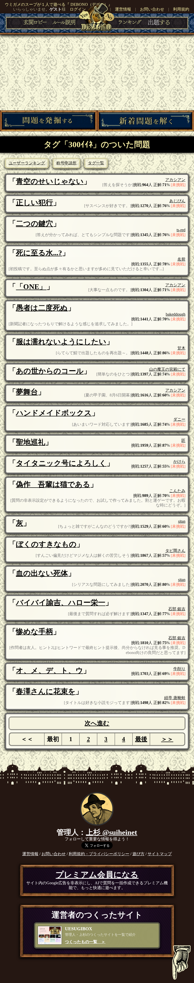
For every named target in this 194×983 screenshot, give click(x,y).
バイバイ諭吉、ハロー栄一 (60, 602)
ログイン (78, 9)
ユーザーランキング (27, 163)
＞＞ (167, 739)
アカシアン (175, 180)
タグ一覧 (96, 163)
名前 (181, 259)
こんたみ (177, 491)
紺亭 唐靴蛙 (174, 698)
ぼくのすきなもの (46, 544)
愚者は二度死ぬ (42, 308)
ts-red (181, 230)
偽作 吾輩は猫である (53, 484)
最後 (141, 739)
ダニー (179, 419)
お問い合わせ (152, 9)
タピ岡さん (175, 550)
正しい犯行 (34, 202)
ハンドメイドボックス (54, 413)
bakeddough (175, 314)
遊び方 (138, 854)
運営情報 (123, 9)
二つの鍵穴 (34, 223)
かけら (179, 461)
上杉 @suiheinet (111, 832)
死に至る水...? (39, 253)
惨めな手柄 (34, 631)
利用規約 (181, 9)
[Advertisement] (97, 72)
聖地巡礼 (30, 442)
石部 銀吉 (176, 609)
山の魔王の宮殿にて (167, 369)
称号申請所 (66, 163)
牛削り (179, 669)
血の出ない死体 (42, 573)
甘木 (181, 348)
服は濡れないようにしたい (61, 342)
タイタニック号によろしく (61, 463)
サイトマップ (160, 854)
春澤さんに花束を (46, 691)
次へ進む (97, 723)
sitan (181, 521)
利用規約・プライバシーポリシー (99, 854)
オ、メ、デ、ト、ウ (49, 670)
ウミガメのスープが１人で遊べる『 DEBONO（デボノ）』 (58, 4)
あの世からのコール (50, 371)
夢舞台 (27, 392)
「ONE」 (31, 287)
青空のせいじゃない (50, 181)
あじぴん (177, 201)
